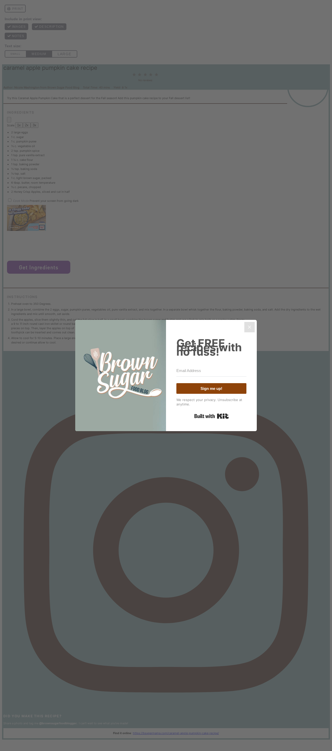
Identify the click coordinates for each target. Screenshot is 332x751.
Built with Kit (211, 416)
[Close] (249, 327)
